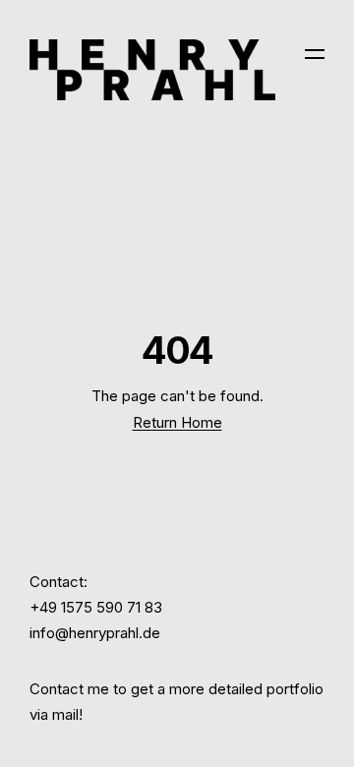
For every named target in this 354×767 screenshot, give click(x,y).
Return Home (177, 422)
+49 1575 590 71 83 (96, 607)
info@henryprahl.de (95, 632)
